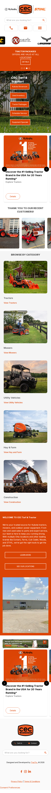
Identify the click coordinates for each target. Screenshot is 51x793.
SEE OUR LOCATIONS (25, 566)
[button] (11, 28)
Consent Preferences (10, 787)
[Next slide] (46, 169)
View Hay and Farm (13, 452)
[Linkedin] (29, 771)
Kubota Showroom (19, 86)
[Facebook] (21, 771)
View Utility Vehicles (13, 402)
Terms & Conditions (32, 781)
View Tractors (10, 303)
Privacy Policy (17, 781)
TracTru (34, 762)
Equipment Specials (20, 122)
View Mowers (10, 352)
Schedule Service (19, 113)
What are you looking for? (18, 20)
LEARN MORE (25, 555)
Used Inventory (18, 95)
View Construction (12, 502)
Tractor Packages (19, 104)
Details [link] (13, 196)
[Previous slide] (4, 169)
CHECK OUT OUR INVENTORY (25, 63)
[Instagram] (25, 771)
